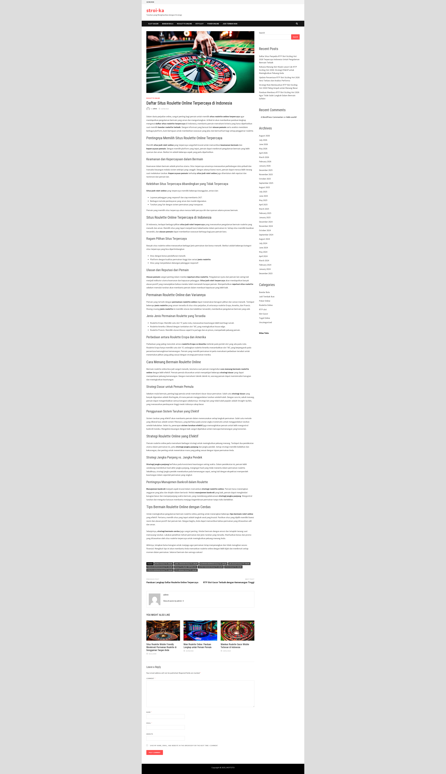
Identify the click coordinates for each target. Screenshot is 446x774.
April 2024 (263, 256)
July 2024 (263, 243)
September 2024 (266, 234)
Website (149, 734)
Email (149, 723)
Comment (151, 678)
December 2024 (265, 221)
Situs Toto (264, 333)
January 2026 (265, 165)
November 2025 (266, 174)
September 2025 (266, 183)
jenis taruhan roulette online (186, 564)
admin (155, 109)
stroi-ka (155, 10)
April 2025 (263, 204)
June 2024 (263, 247)
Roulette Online (184, 23)
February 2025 (265, 213)
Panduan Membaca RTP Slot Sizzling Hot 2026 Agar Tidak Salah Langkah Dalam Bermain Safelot (279, 95)
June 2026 (263, 144)
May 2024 (263, 252)
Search (262, 32)
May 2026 (263, 148)
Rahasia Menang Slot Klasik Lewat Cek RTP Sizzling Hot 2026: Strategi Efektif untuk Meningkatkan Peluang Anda (278, 69)
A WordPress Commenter (272, 117)
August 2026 (264, 135)
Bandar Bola (167, 23)
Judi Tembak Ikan (230, 23)
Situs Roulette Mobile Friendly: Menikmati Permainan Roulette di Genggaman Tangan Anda (161, 647)
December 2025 (265, 170)
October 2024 (265, 230)
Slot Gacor (153, 23)
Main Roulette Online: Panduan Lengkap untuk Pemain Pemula (197, 646)
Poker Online (213, 23)
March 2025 (264, 208)
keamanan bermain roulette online (213, 564)
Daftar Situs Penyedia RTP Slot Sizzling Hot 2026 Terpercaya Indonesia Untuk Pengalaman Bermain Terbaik (279, 59)
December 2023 (265, 273)
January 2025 (265, 217)
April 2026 (263, 153)
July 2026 (263, 140)
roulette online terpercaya (185, 567)
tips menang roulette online (186, 570)
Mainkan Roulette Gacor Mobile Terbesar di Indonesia (235, 646)
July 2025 (263, 191)
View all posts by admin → (173, 601)
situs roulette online (233, 567)
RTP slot (200, 23)
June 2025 (263, 196)
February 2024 (265, 264)
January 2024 (265, 269)
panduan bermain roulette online (160, 567)
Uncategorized (265, 322)
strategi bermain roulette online (160, 570)
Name (149, 712)
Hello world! (291, 117)
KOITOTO (230, 767)
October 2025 (265, 178)
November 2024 (266, 226)
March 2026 (264, 157)
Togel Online (264, 318)
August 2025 (264, 187)
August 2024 (264, 239)
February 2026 (265, 161)
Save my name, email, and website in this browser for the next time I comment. (184, 745)
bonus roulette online (163, 564)
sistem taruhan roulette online (211, 567)
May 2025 (263, 200)
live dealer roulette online (239, 564)
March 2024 (264, 260)
